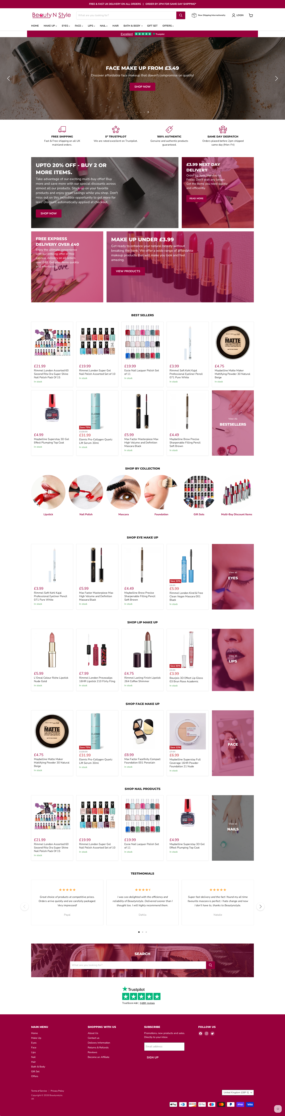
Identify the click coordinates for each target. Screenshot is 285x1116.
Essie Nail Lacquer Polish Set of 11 (141, 372)
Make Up (50, 25)
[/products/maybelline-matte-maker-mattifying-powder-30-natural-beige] (233, 342)
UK (32, 1098)
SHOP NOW (143, 87)
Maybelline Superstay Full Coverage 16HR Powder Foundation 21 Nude (185, 763)
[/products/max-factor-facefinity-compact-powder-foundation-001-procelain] (142, 731)
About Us (93, 1033)
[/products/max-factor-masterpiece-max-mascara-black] (142, 411)
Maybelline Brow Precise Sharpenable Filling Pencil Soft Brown (185, 442)
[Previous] (25, 907)
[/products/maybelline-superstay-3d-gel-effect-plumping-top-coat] (52, 411)
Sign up (152, 1057)
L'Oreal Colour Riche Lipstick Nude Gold (51, 679)
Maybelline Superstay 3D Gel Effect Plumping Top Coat (51, 440)
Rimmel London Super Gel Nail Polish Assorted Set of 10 (97, 372)
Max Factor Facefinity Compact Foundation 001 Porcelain (142, 760)
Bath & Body (132, 25)
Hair (115, 25)
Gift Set (152, 25)
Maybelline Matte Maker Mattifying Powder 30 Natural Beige (232, 374)
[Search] (180, 15)
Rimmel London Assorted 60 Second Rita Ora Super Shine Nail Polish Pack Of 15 (51, 374)
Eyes (65, 25)
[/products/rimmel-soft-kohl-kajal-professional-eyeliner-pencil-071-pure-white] (188, 342)
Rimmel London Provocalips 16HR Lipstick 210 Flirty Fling (97, 679)
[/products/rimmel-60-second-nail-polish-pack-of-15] (52, 342)
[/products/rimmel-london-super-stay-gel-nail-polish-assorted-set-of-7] (97, 342)
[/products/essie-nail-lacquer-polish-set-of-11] (142, 342)
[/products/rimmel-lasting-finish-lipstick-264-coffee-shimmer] (142, 650)
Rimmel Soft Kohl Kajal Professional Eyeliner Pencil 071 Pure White (186, 374)
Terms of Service (39, 1090)
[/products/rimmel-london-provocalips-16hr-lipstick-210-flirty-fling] (97, 650)
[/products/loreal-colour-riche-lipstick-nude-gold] (52, 650)
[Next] (260, 907)
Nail (103, 25)
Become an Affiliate (98, 1057)
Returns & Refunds (98, 1047)
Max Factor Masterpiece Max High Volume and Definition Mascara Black (141, 442)
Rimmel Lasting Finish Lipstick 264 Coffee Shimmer (142, 679)
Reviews (92, 1052)
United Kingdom (236, 1092)
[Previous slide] (9, 78)
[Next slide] (276, 78)
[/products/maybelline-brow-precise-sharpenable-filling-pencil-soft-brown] (188, 411)
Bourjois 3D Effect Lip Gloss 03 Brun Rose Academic (186, 679)
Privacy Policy (57, 1090)
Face (78, 25)
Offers (167, 25)
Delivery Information (99, 1042)
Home (35, 25)
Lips (91, 25)
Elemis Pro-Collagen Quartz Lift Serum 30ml (95, 441)
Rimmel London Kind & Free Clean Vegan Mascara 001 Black (186, 596)
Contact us (93, 1038)
